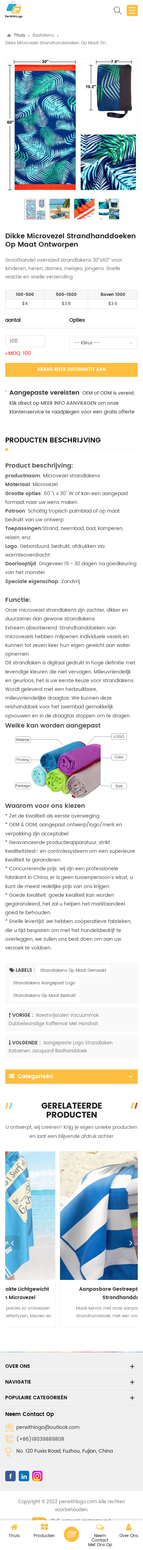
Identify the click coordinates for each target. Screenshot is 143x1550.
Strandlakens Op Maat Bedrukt (44, 995)
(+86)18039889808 (40, 1439)
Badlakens (43, 35)
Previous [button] (12, 1243)
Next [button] (130, 1243)
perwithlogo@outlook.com (47, 1427)
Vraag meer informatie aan (71, 369)
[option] (71, 125)
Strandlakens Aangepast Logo (44, 983)
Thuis (19, 35)
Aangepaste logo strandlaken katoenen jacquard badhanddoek (60, 1047)
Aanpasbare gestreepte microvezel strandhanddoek (71, 1293)
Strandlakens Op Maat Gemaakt (73, 970)
